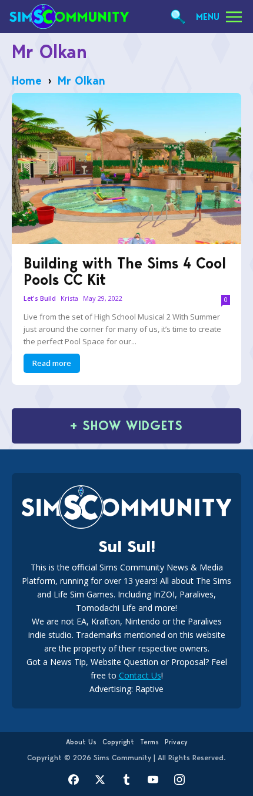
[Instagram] (179, 780)
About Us (81, 742)
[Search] (178, 16)
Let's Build (40, 298)
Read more (51, 363)
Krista (69, 298)
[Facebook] (74, 780)
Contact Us (140, 675)
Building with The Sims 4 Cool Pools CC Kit (125, 271)
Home (27, 80)
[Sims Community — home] (69, 16)
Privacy (176, 742)
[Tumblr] (126, 780)
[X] (100, 780)
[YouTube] (153, 780)
